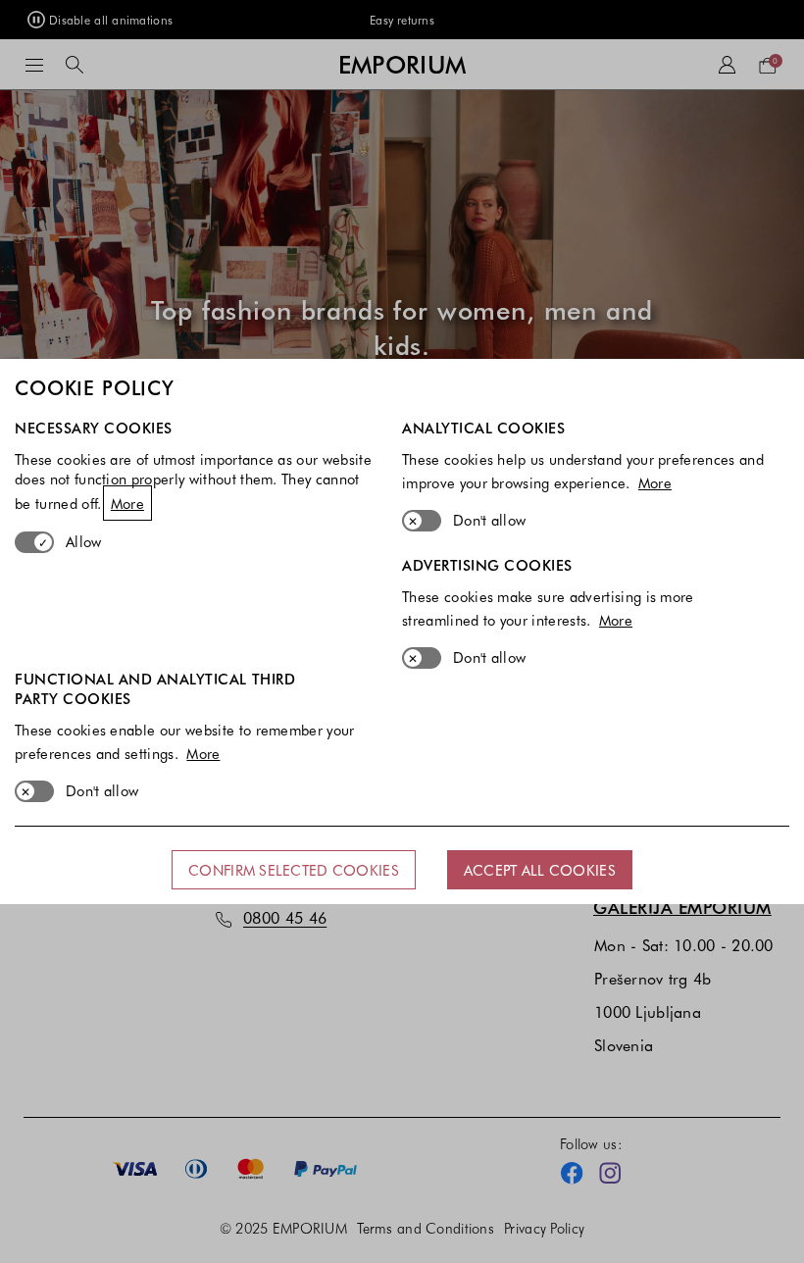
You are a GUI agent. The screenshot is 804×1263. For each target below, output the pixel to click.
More (127, 503)
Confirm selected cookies (293, 870)
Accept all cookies (540, 870)
